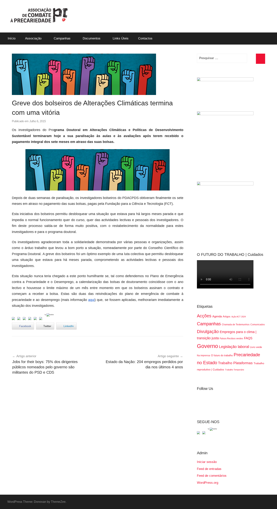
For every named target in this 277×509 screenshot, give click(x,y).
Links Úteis (121, 38)
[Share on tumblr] (36, 319)
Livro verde (256, 347)
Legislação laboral (234, 347)
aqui (91, 300)
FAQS (248, 338)
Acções (204, 315)
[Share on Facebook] (14, 319)
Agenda (217, 316)
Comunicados (257, 324)
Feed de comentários (211, 475)
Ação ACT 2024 (238, 316)
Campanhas (62, 38)
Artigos (226, 316)
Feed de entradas (209, 469)
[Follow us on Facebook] (199, 433)
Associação (33, 38)
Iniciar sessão (207, 462)
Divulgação (208, 331)
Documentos (91, 38)
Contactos (145, 38)
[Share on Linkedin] (30, 319)
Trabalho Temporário (234, 370)
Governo (207, 346)
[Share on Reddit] (25, 319)
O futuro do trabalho (222, 355)
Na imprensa (203, 355)
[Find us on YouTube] (204, 433)
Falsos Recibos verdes (231, 338)
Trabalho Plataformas (235, 363)
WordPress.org (207, 482)
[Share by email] (41, 319)
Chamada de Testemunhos (235, 324)
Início (11, 38)
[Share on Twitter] (19, 319)
